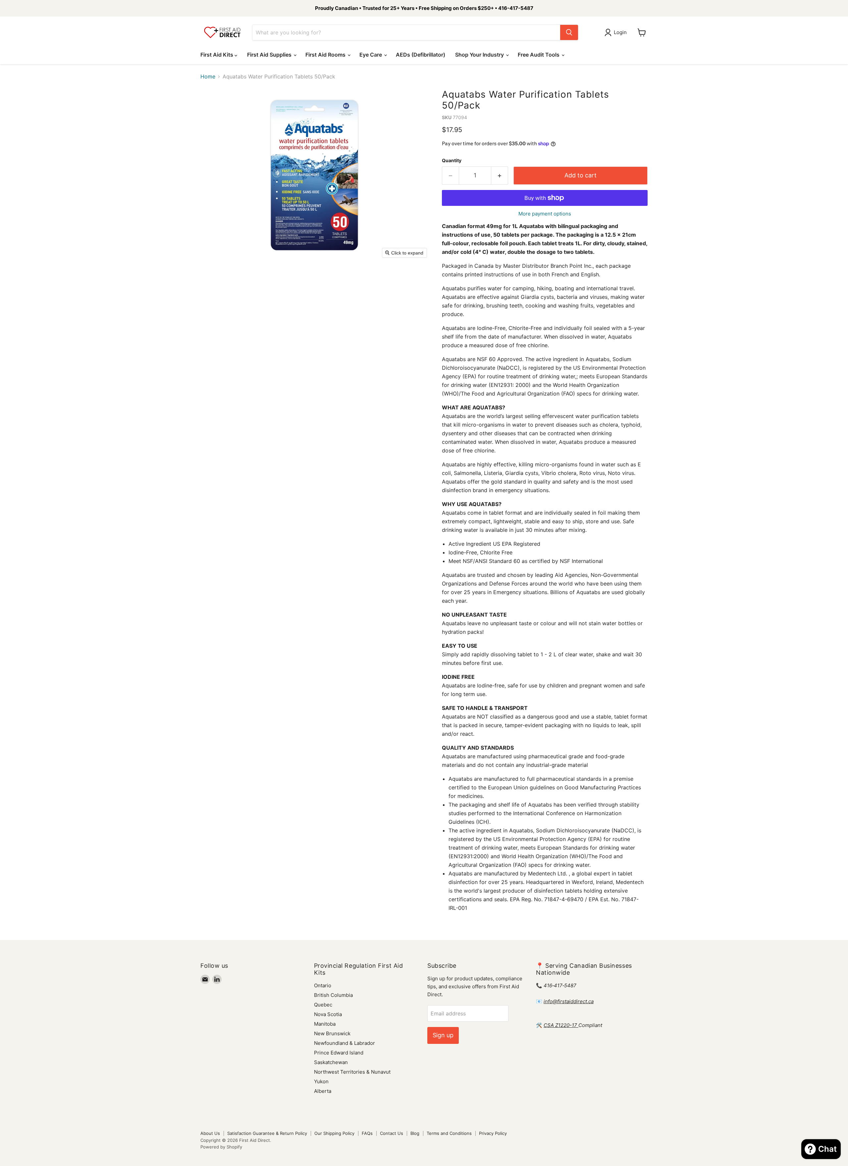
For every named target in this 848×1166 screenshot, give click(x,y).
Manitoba (325, 1024)
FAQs (367, 1133)
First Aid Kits (217, 54)
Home (207, 76)
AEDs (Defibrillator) (420, 54)
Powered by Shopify (221, 1146)
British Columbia (333, 995)
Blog (414, 1133)
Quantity (451, 160)
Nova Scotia (328, 1014)
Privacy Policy (493, 1133)
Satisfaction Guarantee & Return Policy (267, 1133)
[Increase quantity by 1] (499, 175)
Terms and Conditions (449, 1133)
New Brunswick (332, 1033)
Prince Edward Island (338, 1052)
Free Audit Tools (539, 54)
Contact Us (391, 1133)
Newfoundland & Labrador (344, 1043)
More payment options (544, 213)
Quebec (323, 1005)
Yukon (321, 1081)
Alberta (322, 1091)
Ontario (322, 985)
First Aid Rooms (326, 54)
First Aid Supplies (270, 54)
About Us (210, 1133)
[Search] (569, 32)
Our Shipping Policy (334, 1133)
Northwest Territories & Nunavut (352, 1072)
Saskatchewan (331, 1062)
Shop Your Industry (480, 54)
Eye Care (371, 54)
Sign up (443, 1035)
